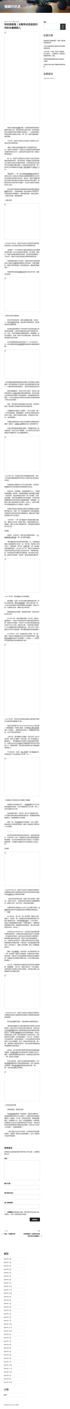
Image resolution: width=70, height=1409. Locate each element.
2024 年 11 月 (8, 1327)
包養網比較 (21, 272)
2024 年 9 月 (7, 1334)
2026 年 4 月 (7, 1273)
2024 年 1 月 (7, 1362)
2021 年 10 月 (8, 1382)
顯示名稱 (7, 1183)
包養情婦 (28, 804)
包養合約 (16, 393)
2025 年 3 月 (7, 1314)
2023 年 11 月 (8, 1368)
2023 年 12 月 (8, 1365)
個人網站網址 (8, 1202)
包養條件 (13, 322)
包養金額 (13, 537)
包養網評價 (9, 1063)
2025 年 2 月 (7, 1317)
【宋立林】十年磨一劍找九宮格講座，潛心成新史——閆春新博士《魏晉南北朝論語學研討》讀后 (54, 54)
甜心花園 (24, 752)
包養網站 (16, 951)
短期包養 (24, 921)
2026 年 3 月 (7, 1276)
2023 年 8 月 (7, 1379)
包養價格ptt (29, 174)
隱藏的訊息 (12, 6)
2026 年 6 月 (7, 1266)
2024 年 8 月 (7, 1338)
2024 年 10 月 (8, 1331)
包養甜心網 (18, 424)
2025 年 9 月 (7, 1297)
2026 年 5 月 (7, 1269)
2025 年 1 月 (7, 1320)
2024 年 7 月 (7, 1341)
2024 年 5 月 (7, 1348)
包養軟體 (20, 344)
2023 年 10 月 (8, 1372)
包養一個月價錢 (24, 167)
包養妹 (18, 822)
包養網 (18, 128)
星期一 (6, 1395)
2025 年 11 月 (8, 1290)
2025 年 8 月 (7, 1300)
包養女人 (35, 167)
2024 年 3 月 (7, 1355)
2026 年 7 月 (7, 1262)
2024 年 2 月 (7, 1358)
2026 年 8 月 (7, 1259)
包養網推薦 (21, 603)
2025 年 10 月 (8, 1293)
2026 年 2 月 (7, 1279)
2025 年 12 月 (8, 1286)
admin (17, 21)
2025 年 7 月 (7, 1303)
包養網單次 (18, 1032)
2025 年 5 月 (7, 1310)
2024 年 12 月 (8, 1324)
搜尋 (45, 22)
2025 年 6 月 (7, 1307)
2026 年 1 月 (7, 1283)
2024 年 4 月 (7, 1351)
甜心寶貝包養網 (34, 728)
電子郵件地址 (9, 1193)
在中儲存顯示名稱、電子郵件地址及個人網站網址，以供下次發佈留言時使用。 (21, 1213)
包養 (35, 178)
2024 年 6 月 (7, 1344)
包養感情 (12, 1114)
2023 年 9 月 (7, 1375)
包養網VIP (10, 894)
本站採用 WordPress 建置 (11, 1405)
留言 (6, 1158)
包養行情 (26, 546)
